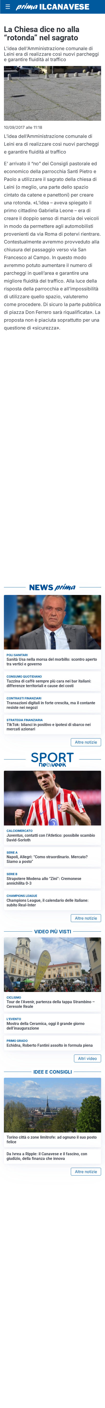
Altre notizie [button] (86, 742)
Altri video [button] (87, 1058)
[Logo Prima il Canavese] (52, 7)
